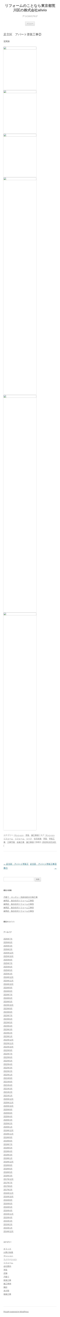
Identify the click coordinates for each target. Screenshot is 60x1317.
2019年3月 (7, 1155)
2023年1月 (7, 1036)
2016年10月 (8, 1197)
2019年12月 (8, 1130)
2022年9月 (7, 1050)
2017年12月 (8, 1179)
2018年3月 (7, 1176)
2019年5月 (7, 1148)
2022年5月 (7, 1061)
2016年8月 (7, 1200)
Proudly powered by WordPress (16, 1312)
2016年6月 (7, 1204)
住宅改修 (37, 839)
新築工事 (7, 1280)
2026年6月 (7, 942)
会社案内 (7, 1266)
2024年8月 (7, 991)
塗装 (27, 835)
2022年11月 (8, 1043)
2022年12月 (8, 1040)
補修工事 (7, 1294)
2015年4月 (7, 1217)
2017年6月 (7, 1186)
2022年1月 (7, 1075)
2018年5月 (7, 1172)
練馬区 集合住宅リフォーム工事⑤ (18, 904)
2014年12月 (8, 1231)
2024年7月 (7, 995)
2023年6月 (7, 1019)
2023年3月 (7, 1029)
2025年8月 (7, 960)
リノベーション (10, 1259)
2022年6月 (7, 1057)
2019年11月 (8, 1134)
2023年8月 (7, 1012)
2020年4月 (7, 1116)
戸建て (6, 1277)
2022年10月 (8, 1047)
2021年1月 (7, 1096)
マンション (19, 835)
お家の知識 (8, 1252)
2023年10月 (8, 1005)
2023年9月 (7, 1009)
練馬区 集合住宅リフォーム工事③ (18, 911)
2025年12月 (8, 953)
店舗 (5, 1273)
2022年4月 (7, 1064)
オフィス (7, 1249)
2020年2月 (7, 1123)
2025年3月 (7, 974)
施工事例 (35, 835)
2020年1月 (7, 1127)
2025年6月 (7, 967)
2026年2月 (7, 949)
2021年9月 (7, 1078)
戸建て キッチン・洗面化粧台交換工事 (20, 897)
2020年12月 (8, 1099)
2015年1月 (7, 1228)
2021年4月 (7, 1085)
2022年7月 (7, 1054)
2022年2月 (7, 1071)
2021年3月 (7, 1089)
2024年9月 (7, 988)
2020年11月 (8, 1103)
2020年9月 (7, 1110)
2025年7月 (7, 963)
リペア (29, 839)
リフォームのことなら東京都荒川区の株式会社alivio (30, 8)
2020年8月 (7, 1113)
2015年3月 (7, 1221)
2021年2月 (7, 1092)
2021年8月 (7, 1082)
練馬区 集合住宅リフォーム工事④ (18, 908)
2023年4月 (7, 1026)
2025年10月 (8, 956)
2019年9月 (7, 1137)
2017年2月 (7, 1190)
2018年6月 (7, 1169)
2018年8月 (7, 1165)
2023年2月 (7, 1033)
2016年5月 (7, 1207)
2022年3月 (7, 1068)
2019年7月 (7, 1144)
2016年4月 (7, 1210)
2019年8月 (7, 1141)
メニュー (30, 23)
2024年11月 (8, 981)
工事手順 (11, 842)
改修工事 (20, 842)
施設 (5, 1287)
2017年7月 (7, 1183)
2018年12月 (8, 1162)
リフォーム (19, 839)
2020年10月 (8, 1106)
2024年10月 (8, 984)
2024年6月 (7, 998)
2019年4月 (7, 1151)
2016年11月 (8, 1193)
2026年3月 (7, 946)
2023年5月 (7, 1022)
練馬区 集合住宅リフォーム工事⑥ (18, 901)
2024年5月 (7, 1002)
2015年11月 (8, 1214)
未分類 (6, 1291)
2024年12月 (8, 977)
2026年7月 (7, 939)
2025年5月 (7, 970)
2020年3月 (7, 1120)
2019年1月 (7, 1158)
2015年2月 (7, 1224)
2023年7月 (7, 1015)
